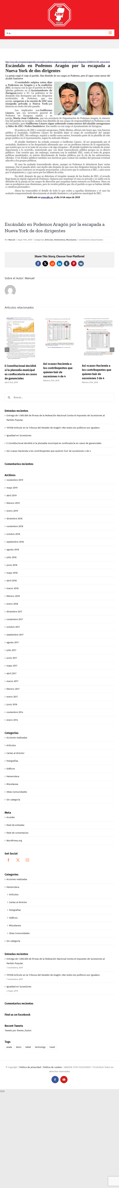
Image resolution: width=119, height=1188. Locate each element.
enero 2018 (12, 603)
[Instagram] (27, 860)
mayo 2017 (12, 665)
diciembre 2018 (14, 518)
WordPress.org (14, 840)
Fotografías (12, 760)
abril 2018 (12, 580)
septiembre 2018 (15, 541)
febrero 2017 (13, 689)
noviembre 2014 (15, 712)
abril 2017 (11, 673)
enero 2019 (12, 510)
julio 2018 (11, 557)
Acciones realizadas (17, 737)
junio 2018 (12, 565)
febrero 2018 (13, 596)
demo (18, 1047)
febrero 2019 (13, 503)
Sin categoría (13, 799)
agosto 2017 (13, 642)
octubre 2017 (13, 627)
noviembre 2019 (15, 480)
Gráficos (11, 768)
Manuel (11, 240)
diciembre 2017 (14, 611)
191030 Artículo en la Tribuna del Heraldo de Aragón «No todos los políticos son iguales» (53, 427)
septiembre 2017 (15, 634)
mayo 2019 (12, 487)
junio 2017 (12, 658)
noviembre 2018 (15, 526)
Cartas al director (15, 753)
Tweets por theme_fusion (18, 1030)
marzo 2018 (12, 588)
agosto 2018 (13, 549)
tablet (28, 1047)
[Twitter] (18, 860)
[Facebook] (8, 860)
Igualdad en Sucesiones (19, 435)
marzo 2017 (12, 681)
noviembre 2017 (15, 619)
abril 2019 (12, 495)
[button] (7, 349)
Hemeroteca (59, 240)
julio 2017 (11, 650)
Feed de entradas (15, 825)
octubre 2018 (13, 534)
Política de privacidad (30, 1067)
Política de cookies (52, 1067)
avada (9, 1047)
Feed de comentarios (17, 832)
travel (52, 1047)
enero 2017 (12, 696)
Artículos (49, 240)
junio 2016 (12, 704)
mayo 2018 (12, 572)
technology (40, 1047)
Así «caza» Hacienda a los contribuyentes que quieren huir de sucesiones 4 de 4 (49, 451)
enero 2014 (12, 720)
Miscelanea (71, 240)
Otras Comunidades (17, 792)
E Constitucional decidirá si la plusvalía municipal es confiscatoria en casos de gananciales (54, 443)
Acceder (11, 817)
